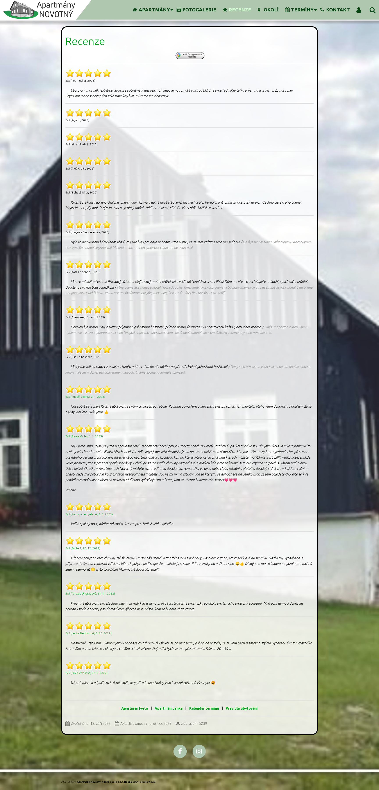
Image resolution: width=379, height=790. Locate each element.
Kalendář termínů (204, 708)
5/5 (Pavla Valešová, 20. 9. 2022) (86, 673)
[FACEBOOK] (180, 751)
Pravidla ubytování (242, 708)
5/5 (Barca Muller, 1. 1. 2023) (84, 436)
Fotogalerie (199, 9)
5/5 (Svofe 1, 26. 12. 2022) (82, 548)
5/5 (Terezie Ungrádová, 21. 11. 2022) (90, 593)
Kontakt (338, 9)
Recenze (240, 9)
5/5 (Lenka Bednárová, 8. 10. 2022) (88, 633)
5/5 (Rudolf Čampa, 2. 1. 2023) (85, 396)
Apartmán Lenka (168, 708)
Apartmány (154, 9)
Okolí (271, 9)
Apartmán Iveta (134, 708)
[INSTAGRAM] (199, 751)
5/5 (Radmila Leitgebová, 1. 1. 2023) (89, 514)
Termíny (302, 9)
